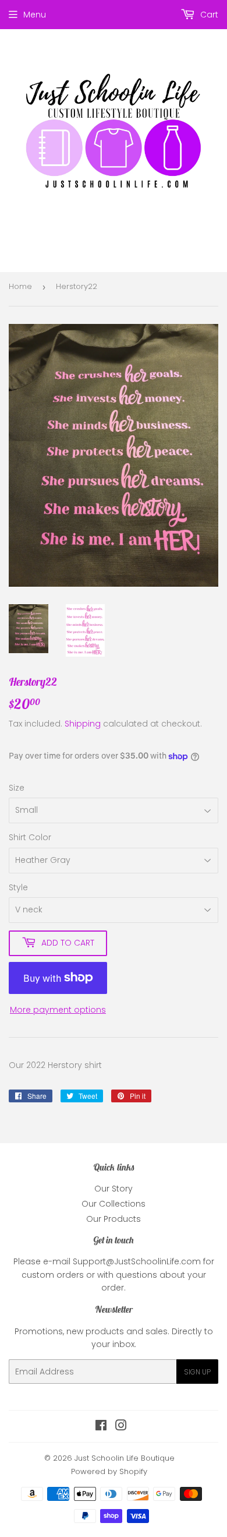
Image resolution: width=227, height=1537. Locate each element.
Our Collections (113, 1204)
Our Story (113, 1188)
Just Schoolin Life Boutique (125, 1458)
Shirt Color (30, 837)
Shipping (83, 723)
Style (18, 887)
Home (20, 286)
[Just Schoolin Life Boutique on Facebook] (101, 1427)
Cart (208, 14)
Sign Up (197, 1372)
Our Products (113, 1219)
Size (16, 788)
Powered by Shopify (109, 1471)
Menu (34, 14)
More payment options (58, 1010)
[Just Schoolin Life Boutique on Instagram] (121, 1427)
